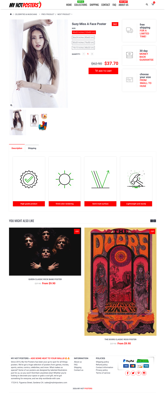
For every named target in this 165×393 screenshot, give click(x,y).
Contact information (104, 367)
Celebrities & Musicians (26, 14)
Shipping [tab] (32, 148)
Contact (105, 5)
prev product (48, 14)
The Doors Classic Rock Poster (120, 339)
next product (64, 14)
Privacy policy (102, 370)
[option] (17, 122)
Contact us (78, 370)
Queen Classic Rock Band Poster (45, 279)
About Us (123, 3)
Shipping (94, 5)
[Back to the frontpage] (10, 14)
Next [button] (154, 220)
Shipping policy (102, 362)
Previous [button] (151, 220)
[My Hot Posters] (25, 5)
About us (78, 362)
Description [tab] (17, 148)
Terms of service (103, 373)
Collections (80, 3)
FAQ (114, 5)
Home (69, 5)
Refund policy (102, 365)
